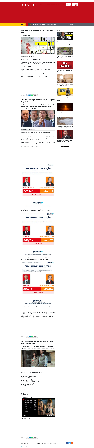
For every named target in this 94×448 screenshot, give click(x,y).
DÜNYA (62, 4)
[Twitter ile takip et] (69, 443)
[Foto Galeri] (72, 0)
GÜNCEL (41, 4)
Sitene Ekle (54, 443)
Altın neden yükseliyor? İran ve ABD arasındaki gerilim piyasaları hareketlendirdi (44, 24)
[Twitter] (28, 95)
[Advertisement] (47, 15)
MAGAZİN (53, 4)
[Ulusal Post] (29, 4)
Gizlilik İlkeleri (49, 443)
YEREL (48, 4)
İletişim (45, 443)
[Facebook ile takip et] (67, 443)
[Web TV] (70, 0)
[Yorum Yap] (37, 95)
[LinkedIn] (30, 95)
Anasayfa (38, 443)
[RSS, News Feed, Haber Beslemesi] (72, 443)
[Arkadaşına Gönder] (34, 95)
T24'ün (22, 136)
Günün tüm (69, 24)
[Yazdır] (35, 95)
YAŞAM (45, 4)
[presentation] (24, 24)
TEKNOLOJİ (58, 4)
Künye (42, 443)
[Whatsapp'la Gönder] (32, 95)
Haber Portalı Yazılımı (26, 446)
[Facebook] (26, 95)
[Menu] (67, 5)
